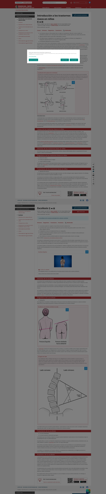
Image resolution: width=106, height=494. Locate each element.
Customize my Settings (33, 59)
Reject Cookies (64, 59)
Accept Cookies (74, 59)
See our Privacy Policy (32, 56)
